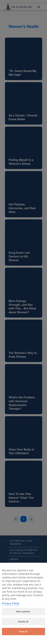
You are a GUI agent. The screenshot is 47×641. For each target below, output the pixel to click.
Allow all (23, 631)
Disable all (23, 621)
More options (23, 611)
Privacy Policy (10, 603)
